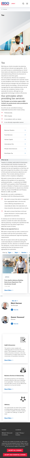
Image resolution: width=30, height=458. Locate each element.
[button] (15, 130)
